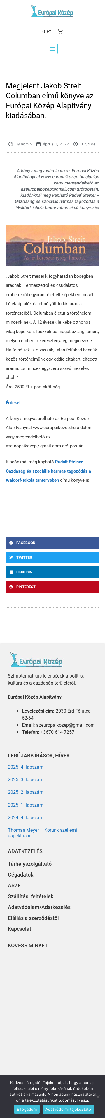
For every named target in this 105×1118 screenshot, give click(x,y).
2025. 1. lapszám (25, 805)
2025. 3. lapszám (25, 779)
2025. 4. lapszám (25, 767)
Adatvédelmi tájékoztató (68, 1109)
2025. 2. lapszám (25, 792)
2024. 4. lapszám (25, 817)
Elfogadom (27, 1109)
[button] (53, 49)
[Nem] (98, 1097)
